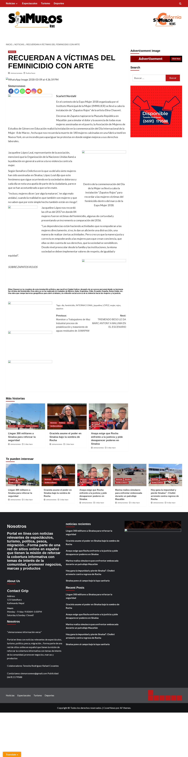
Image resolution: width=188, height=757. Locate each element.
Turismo (45, 3)
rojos (118, 305)
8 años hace (30, 73)
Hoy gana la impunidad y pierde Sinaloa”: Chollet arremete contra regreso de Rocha (90, 572)
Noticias (10, 3)
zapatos (59, 308)
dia (63, 305)
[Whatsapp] (22, 91)
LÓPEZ (106, 305)
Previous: (73, 323)
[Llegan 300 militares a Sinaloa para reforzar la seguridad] (25, 416)
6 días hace (171, 503)
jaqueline (98, 305)
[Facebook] (11, 91)
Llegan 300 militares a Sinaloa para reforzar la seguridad (22, 437)
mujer (112, 305)
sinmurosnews (16, 73)
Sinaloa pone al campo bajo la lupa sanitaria (88, 580)
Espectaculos (29, 3)
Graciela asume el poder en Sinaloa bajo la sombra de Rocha (65, 437)
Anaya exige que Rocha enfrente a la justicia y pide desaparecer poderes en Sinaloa (92, 552)
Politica (62, 423)
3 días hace (111, 448)
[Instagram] (33, 91)
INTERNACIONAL (84, 305)
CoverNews (109, 707)
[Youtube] (28, 91)
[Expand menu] (16, 3)
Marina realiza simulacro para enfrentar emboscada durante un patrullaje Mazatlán (92, 562)
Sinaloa (21, 426)
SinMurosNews (32, 426)
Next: (109, 321)
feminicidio (70, 305)
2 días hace (28, 444)
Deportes (59, 3)
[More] (39, 91)
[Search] (180, 3)
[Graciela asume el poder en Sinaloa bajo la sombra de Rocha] (67, 416)
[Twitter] (16, 91)
